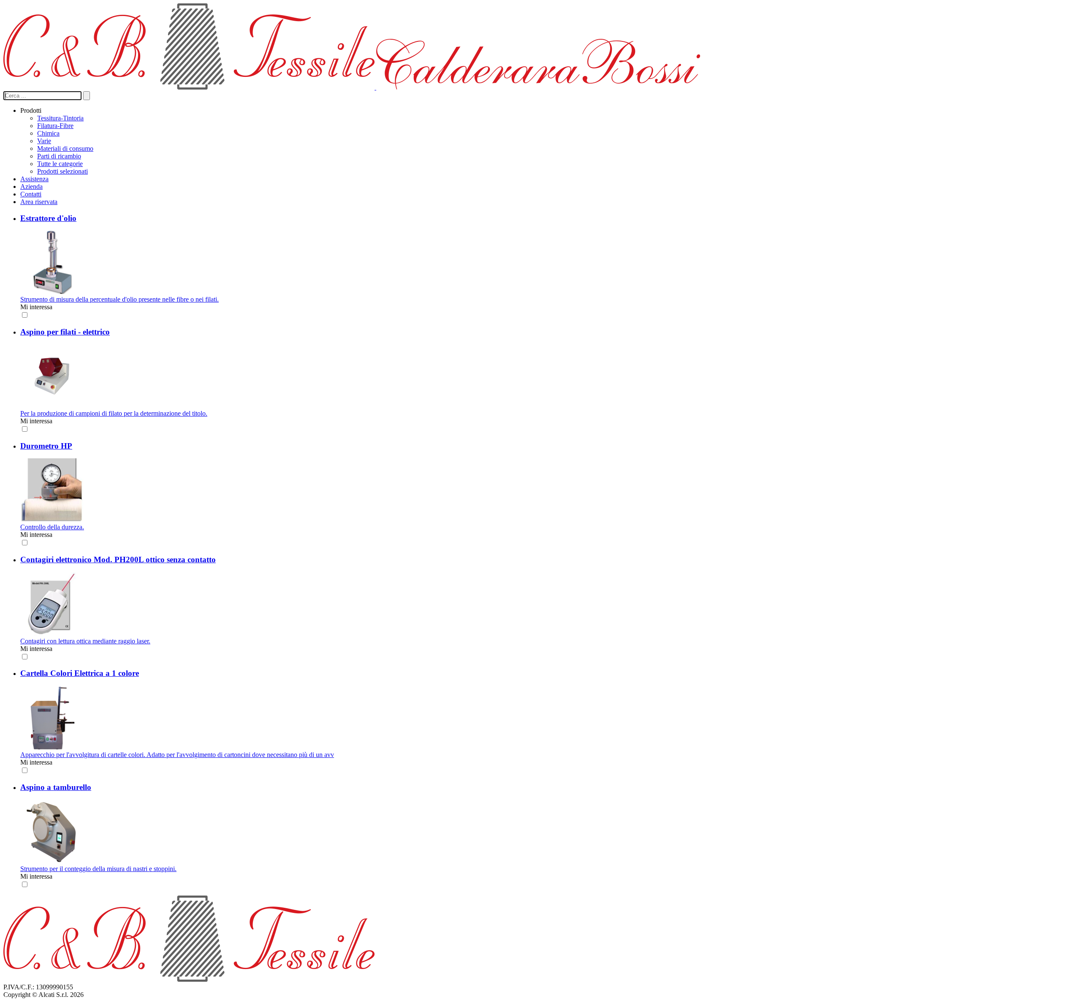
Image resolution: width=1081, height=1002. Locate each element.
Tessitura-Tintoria (60, 118)
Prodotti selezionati (62, 171)
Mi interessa (36, 306)
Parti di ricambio (59, 156)
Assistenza (34, 178)
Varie (44, 140)
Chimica (48, 133)
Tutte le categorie (60, 163)
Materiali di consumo (65, 148)
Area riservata (38, 201)
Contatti (30, 194)
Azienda (31, 186)
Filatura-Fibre (55, 125)
